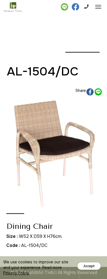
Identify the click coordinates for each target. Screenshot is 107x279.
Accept (89, 266)
